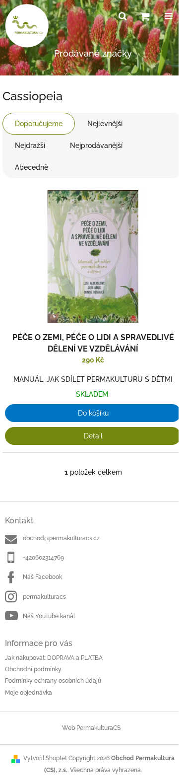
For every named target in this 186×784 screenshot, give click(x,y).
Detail (93, 436)
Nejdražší (30, 145)
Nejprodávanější (96, 145)
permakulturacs (44, 596)
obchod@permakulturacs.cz (61, 538)
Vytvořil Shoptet (45, 758)
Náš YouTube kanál (49, 616)
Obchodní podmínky (33, 669)
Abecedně (31, 167)
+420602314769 (43, 557)
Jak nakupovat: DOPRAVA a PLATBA (54, 657)
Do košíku (93, 413)
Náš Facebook (42, 576)
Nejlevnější (105, 124)
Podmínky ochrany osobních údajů (53, 680)
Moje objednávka (28, 692)
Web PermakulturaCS (91, 727)
